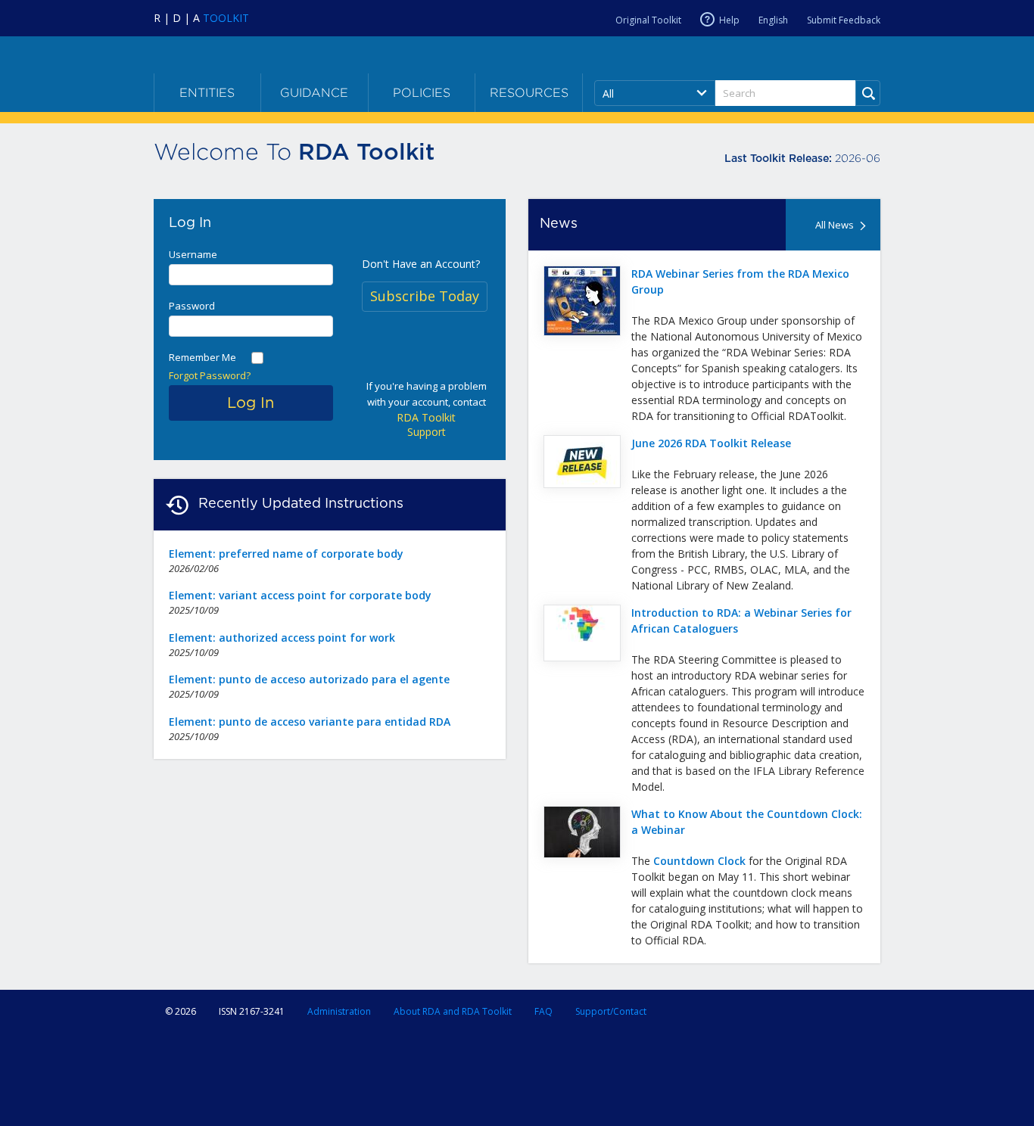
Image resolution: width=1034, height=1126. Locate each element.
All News (834, 225)
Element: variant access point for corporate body (300, 595)
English (773, 20)
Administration (339, 1011)
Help (729, 20)
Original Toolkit (648, 20)
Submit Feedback (843, 20)
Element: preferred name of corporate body (286, 553)
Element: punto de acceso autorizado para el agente (309, 679)
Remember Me (202, 357)
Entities (207, 92)
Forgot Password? (210, 375)
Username (193, 254)
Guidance (314, 92)
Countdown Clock (699, 861)
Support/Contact (610, 1011)
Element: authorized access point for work (282, 637)
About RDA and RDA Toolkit (453, 1011)
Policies (421, 92)
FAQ (543, 1011)
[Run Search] (867, 93)
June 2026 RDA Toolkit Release (711, 443)
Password (192, 306)
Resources (529, 92)
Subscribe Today (424, 296)
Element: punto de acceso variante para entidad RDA (309, 721)
